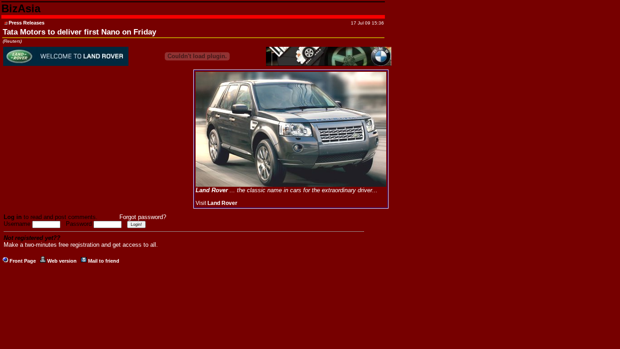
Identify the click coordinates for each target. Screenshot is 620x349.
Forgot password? (142, 217)
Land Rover (222, 203)
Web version (62, 261)
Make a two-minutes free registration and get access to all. (81, 244)
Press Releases (26, 22)
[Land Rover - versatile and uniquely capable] (291, 185)
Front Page (23, 261)
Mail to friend (103, 261)
